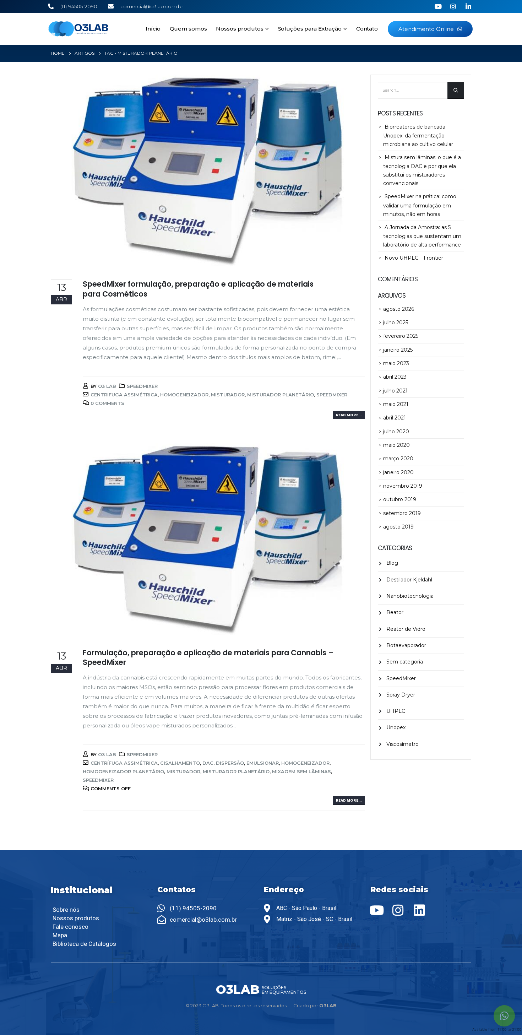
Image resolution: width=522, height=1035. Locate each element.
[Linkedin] (419, 910)
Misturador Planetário (280, 394)
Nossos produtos (239, 28)
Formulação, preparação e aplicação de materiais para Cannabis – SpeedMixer (208, 657)
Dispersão (230, 763)
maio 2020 (396, 445)
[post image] (208, 172)
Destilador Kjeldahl (409, 579)
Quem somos (188, 28)
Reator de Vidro (405, 629)
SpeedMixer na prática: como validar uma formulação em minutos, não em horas (419, 205)
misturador (228, 394)
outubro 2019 (399, 499)
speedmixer (331, 394)
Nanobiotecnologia (410, 596)
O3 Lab (107, 386)
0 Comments (107, 403)
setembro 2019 (402, 513)
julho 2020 (396, 431)
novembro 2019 (402, 486)
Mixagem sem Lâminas (301, 771)
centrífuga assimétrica (124, 763)
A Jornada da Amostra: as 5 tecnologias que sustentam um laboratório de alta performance (422, 236)
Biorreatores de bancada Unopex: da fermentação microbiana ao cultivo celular (418, 135)
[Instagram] (398, 910)
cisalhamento (180, 763)
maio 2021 (395, 404)
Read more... (348, 415)
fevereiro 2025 (400, 336)
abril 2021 (394, 417)
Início (153, 28)
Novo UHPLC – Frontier (414, 258)
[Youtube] (376, 910)
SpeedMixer (142, 386)
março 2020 (398, 458)
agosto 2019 (398, 527)
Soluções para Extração (310, 28)
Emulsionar (262, 763)
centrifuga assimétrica (124, 394)
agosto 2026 (398, 309)
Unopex (396, 727)
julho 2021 (395, 391)
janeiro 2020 (398, 472)
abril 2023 (395, 377)
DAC (207, 763)
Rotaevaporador (406, 645)
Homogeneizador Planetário (123, 771)
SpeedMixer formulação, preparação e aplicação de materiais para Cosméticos (198, 289)
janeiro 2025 (398, 350)
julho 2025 (395, 322)
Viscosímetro (402, 744)
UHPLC (395, 711)
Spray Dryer (400, 695)
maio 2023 (396, 363)
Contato (367, 28)
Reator (394, 612)
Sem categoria (404, 662)
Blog (392, 563)
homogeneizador (184, 394)
